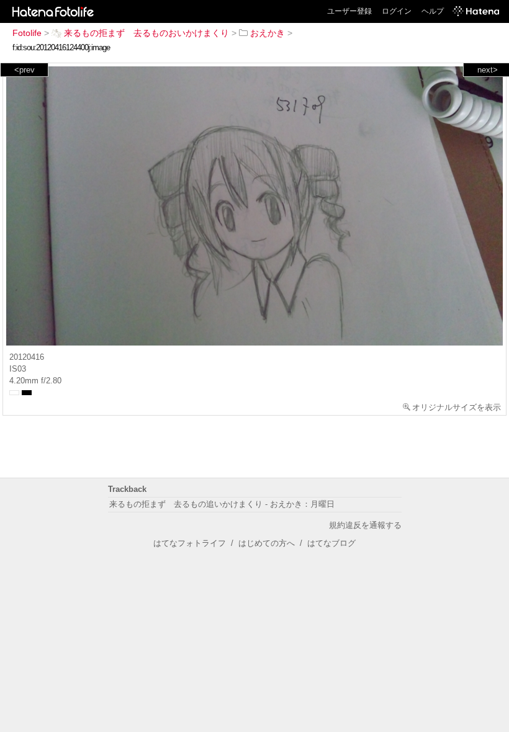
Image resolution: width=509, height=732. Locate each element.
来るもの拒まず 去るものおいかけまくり (146, 33)
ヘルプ (432, 11)
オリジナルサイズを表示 (456, 407)
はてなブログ (331, 543)
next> (487, 69)
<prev (24, 69)
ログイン (397, 11)
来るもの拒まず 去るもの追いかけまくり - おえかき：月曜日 (222, 504)
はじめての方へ (266, 543)
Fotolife (27, 33)
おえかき (267, 33)
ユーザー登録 (349, 11)
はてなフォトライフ (189, 543)
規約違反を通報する (365, 525)
